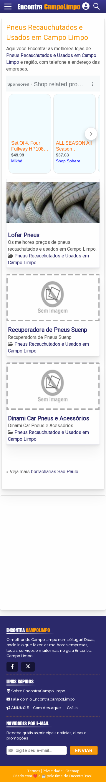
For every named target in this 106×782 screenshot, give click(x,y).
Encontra (49, 6)
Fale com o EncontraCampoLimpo (42, 699)
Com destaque (47, 708)
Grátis (72, 708)
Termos (33, 771)
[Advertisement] (53, 552)
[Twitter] (28, 667)
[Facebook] (12, 667)
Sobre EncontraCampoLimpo (38, 691)
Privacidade (53, 771)
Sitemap (72, 771)
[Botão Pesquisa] (97, 6)
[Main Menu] (8, 6)
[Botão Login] (86, 6)
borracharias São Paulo (54, 471)
